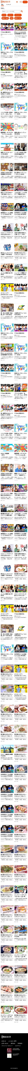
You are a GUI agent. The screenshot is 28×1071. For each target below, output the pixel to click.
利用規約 (20, 1043)
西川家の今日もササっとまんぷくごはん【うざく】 (7, 716)
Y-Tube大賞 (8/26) (19, 52)
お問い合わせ (4, 1043)
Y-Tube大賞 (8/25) (5, 72)
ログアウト (18, 1045)
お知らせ (3, 1041)
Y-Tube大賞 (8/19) (5, 373)
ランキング (8, 4)
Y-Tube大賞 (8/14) (19, 614)
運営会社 (13, 1043)
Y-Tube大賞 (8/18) (5, 393)
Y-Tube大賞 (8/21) (19, 293)
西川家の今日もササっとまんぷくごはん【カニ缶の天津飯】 (20, 1017)
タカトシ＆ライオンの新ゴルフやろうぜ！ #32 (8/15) (20, 595)
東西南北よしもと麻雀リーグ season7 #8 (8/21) (7, 214)
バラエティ (18, 15)
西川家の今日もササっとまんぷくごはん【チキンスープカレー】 (20, 716)
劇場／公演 (18, 18)
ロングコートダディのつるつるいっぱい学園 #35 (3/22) (20, 956)
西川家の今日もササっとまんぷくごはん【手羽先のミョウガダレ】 (20, 796)
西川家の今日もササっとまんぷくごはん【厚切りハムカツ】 (7, 916)
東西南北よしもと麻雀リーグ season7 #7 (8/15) (7, 535)
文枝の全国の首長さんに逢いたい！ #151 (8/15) (20, 555)
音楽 (11, 18)
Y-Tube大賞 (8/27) (5, 32)
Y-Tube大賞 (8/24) (19, 92)
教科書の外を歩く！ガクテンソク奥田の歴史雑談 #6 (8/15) (7, 515)
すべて (4, 15)
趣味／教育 (5, 18)
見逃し (2, 4)
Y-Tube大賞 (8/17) (19, 413)
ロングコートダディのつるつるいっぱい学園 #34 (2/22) (7, 1017)
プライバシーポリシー (7, 1045)
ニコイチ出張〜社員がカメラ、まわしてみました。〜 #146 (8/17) (7, 435)
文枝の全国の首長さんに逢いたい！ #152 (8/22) (20, 234)
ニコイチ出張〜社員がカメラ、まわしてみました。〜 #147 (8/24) (7, 114)
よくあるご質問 (12, 1041)
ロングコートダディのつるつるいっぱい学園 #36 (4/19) (20, 896)
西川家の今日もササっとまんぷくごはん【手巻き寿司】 (20, 836)
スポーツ (10, 15)
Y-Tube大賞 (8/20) (19, 333)
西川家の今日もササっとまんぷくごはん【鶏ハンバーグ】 (20, 575)
